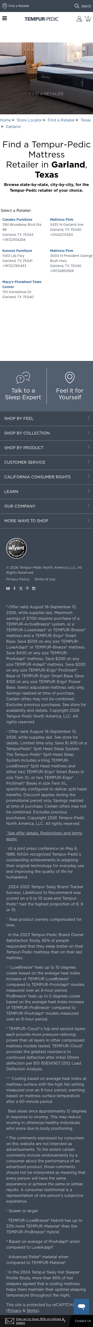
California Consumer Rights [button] (37, 477)
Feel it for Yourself (69, 394)
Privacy (14, 1310)
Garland (13, 126)
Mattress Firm (61, 219)
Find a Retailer (61, 120)
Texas (86, 120)
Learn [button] (11, 491)
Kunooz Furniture (17, 251)
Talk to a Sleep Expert (23, 394)
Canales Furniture (17, 219)
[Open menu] (4, 19)
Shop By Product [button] (23, 448)
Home (5, 120)
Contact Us (83, 1321)
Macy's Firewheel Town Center (21, 284)
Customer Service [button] (24, 462)
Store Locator (29, 120)
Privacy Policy (17, 579)
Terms (31, 1310)
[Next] (64, 1321)
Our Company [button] (19, 506)
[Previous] (6, 1321)
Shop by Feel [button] (19, 418)
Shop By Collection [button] (27, 433)
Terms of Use (44, 579)
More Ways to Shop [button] (26, 521)
